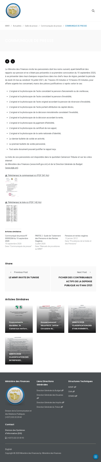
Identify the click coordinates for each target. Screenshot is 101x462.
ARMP (71, 387)
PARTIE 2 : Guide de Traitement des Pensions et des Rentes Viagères (48, 238)
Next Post (82, 272)
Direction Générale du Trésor (49, 407)
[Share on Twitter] (13, 61)
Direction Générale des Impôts (49, 402)
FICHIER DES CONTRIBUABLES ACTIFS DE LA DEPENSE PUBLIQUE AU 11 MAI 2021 (75, 281)
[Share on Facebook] (7, 61)
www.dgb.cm (11, 168)
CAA (70, 391)
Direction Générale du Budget (49, 390)
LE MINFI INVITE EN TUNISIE (24, 277)
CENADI (71, 396)
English (8, 449)
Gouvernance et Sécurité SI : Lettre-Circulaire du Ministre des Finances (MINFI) (50, 328)
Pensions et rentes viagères (76, 236)
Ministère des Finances (51, 453)
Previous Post (21, 272)
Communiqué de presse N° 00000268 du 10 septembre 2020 (16, 238)
